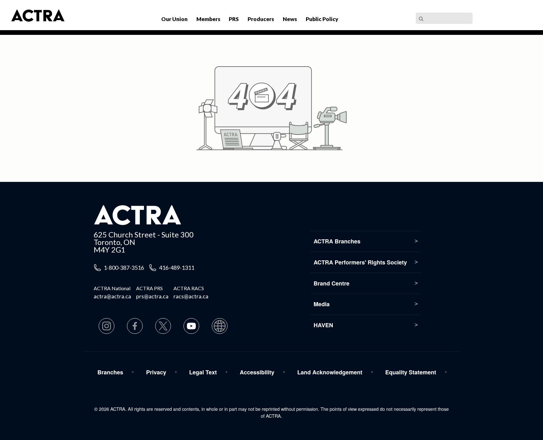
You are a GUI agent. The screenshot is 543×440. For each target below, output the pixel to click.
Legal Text (203, 372)
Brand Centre (331, 283)
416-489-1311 (176, 267)
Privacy (156, 372)
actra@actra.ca (112, 296)
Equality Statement (410, 372)
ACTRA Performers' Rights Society (360, 262)
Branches (110, 372)
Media (322, 304)
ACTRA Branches (337, 241)
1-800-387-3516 (124, 267)
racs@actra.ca (190, 296)
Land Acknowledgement (329, 372)
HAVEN (323, 325)
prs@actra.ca (152, 296)
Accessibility (257, 372)
